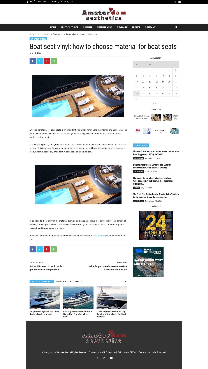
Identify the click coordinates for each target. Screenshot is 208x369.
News (135, 286)
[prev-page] (122, 282)
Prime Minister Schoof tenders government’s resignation (47, 268)
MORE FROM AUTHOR (67, 281)
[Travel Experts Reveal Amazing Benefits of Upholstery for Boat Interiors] (112, 297)
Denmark (122, 27)
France (136, 27)
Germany (150, 27)
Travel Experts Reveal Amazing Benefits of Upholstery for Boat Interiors (111, 314)
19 (150, 88)
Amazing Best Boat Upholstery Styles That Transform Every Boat (77, 314)
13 (157, 82)
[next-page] (125, 282)
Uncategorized (44, 34)
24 (137, 93)
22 (169, 88)
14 (163, 82)
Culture (87, 27)
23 (176, 88)
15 (169, 82)
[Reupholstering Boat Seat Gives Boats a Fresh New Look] (45, 297)
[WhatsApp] (54, 61)
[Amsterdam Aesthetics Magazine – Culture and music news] (104, 14)
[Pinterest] (47, 61)
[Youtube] (179, 2)
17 (137, 88)
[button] (176, 27)
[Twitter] (40, 61)
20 (157, 88)
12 (150, 82)
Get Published (159, 352)
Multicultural (69, 27)
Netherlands (104, 27)
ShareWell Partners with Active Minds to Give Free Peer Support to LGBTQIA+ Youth (156, 153)
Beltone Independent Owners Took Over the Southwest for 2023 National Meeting (152, 166)
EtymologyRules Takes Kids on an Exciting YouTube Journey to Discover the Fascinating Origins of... (153, 181)
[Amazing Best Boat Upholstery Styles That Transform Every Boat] (78, 297)
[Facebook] (170, 2)
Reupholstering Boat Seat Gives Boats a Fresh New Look (44, 312)
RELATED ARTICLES (42, 281)
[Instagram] (175, 2)
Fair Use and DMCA (127, 352)
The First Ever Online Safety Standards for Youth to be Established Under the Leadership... (156, 195)
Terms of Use (144, 352)
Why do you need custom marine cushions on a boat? (108, 268)
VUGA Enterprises (108, 352)
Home (53, 27)
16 (176, 82)
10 (137, 82)
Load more (155, 206)
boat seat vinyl (100, 235)
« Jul (155, 104)
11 (143, 82)
